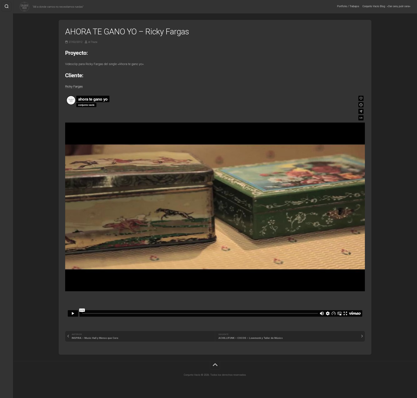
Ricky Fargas (74, 86)
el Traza (92, 42)
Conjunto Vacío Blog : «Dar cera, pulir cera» (386, 6)
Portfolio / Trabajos (348, 6)
